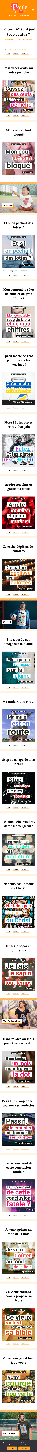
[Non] (34, 1446)
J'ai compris (12, 1448)
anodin (11, 49)
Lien (8, 53)
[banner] (18, 33)
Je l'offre (8, 205)
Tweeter (15, 53)
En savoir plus (24, 1448)
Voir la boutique (12, 1021)
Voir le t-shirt (10, 1433)
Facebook (25, 53)
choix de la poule (19, 49)
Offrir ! (7, 621)
